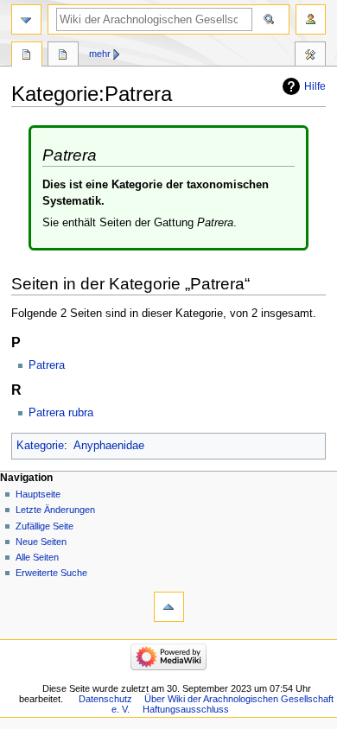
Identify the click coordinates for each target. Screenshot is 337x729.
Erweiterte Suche (51, 572)
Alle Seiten (37, 557)
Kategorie (40, 446)
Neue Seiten (41, 541)
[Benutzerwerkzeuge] (311, 19)
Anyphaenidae (108, 446)
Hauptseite (38, 494)
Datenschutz (105, 699)
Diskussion (63, 56)
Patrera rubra (61, 413)
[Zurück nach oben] (169, 607)
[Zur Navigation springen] (26, 19)
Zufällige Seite (44, 526)
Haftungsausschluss (186, 709)
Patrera (47, 365)
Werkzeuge (310, 56)
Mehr (100, 53)
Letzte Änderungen (55, 509)
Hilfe (315, 86)
